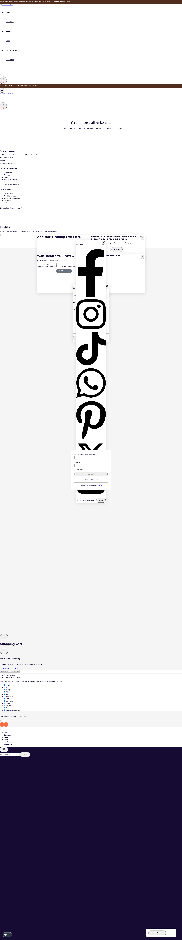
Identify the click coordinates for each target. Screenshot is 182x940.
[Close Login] (4, 636)
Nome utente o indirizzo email (88, 454)
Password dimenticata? (91, 479)
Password (81, 462)
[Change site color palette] (7, 934)
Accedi (91, 474)
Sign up (100, 486)
